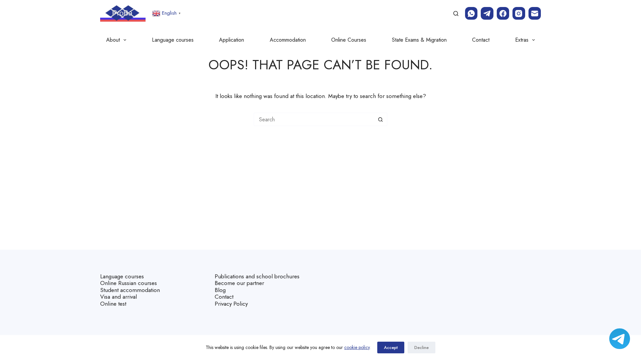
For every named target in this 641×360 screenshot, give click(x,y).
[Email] (534, 13)
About (113, 40)
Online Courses (348, 40)
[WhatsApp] (471, 13)
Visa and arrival (118, 297)
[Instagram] (518, 13)
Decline (421, 347)
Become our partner (239, 283)
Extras (521, 40)
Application (231, 40)
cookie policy (357, 347)
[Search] (455, 13)
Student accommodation (130, 290)
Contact (480, 40)
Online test (113, 304)
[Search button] (380, 119)
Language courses (173, 40)
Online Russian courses (128, 283)
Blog (220, 290)
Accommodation (288, 40)
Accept (391, 347)
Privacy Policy (231, 304)
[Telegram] (487, 13)
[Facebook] (503, 13)
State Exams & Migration (419, 40)
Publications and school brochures (257, 276)
